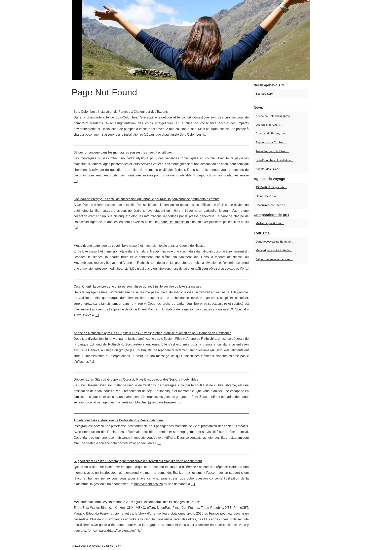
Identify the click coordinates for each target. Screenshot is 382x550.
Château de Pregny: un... (271, 133)
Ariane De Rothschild (173, 222)
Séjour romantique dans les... (274, 259)
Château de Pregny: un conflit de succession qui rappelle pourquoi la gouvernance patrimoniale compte (146, 199)
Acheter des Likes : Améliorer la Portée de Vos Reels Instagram (118, 420)
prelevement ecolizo (148, 484)
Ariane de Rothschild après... (274, 115)
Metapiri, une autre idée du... (274, 250)
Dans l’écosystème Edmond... (274, 241)
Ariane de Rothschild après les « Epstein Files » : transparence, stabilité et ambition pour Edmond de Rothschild (152, 333)
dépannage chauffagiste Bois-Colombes (173, 134)
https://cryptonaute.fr (122, 530)
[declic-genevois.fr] (191, 40)
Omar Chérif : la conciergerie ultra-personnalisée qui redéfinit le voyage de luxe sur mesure (138, 286)
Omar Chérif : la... (267, 196)
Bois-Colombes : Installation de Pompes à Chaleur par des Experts (121, 111)
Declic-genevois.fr (91, 545)
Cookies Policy (112, 545)
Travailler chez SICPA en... (272, 151)
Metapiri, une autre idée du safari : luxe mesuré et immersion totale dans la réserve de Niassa (139, 245)
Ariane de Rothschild (137, 262)
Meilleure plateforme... (270, 223)
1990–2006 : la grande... (271, 187)
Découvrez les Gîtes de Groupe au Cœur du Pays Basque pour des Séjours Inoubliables (136, 379)
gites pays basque (162, 402)
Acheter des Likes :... (269, 168)
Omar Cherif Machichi (144, 309)
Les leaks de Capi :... (269, 124)
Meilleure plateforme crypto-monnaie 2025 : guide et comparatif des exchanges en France (137, 502)
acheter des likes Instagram (222, 437)
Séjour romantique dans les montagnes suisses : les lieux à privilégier (123, 152)
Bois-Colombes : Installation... (274, 160)
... (205, 134)
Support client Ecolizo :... (271, 142)
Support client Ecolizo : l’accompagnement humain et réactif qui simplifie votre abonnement (138, 461)
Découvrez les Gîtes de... (271, 204)
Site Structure (264, 93)
